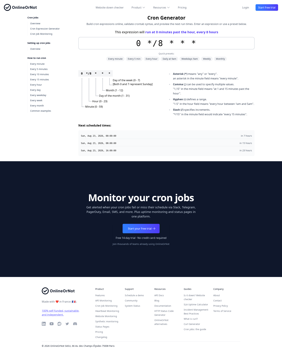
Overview (35, 23)
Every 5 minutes (39, 69)
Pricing (182, 7)
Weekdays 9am (189, 58)
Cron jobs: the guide (195, 329)
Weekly (207, 58)
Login (245, 7)
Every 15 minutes (39, 79)
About (216, 295)
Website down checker (110, 7)
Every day (35, 89)
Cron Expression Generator (45, 28)
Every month (37, 105)
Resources (159, 7)
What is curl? (191, 318)
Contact (217, 300)
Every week (36, 100)
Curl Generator (192, 324)
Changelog (101, 337)
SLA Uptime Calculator (196, 304)
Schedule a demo (134, 295)
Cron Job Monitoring (41, 33)
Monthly (220, 58)
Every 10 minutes (39, 74)
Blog (156, 300)
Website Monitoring (106, 316)
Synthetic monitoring (106, 321)
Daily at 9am (169, 58)
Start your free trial (140, 228)
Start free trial (266, 7)
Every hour (36, 84)
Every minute (37, 63)
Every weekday (38, 95)
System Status (132, 305)
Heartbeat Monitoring (107, 311)
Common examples (40, 110)
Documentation (162, 305)
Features (100, 295)
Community (131, 300)
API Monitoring (103, 300)
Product (136, 7)
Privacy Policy (220, 305)
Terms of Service (222, 311)
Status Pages (102, 326)
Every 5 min (134, 58)
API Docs (159, 295)
